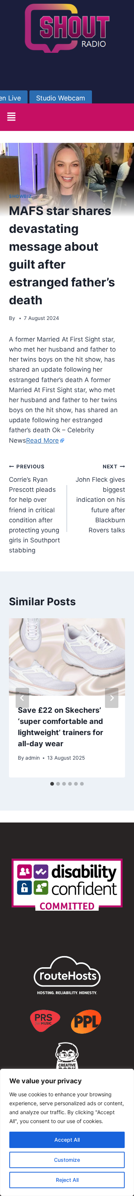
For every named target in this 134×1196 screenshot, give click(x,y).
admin (32, 758)
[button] (11, 117)
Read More (42, 440)
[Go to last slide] (22, 698)
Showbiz (20, 196)
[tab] (52, 784)
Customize (67, 1160)
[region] (67, 1132)
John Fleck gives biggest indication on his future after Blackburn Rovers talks (100, 499)
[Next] (111, 698)
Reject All (67, 1180)
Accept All (67, 1139)
